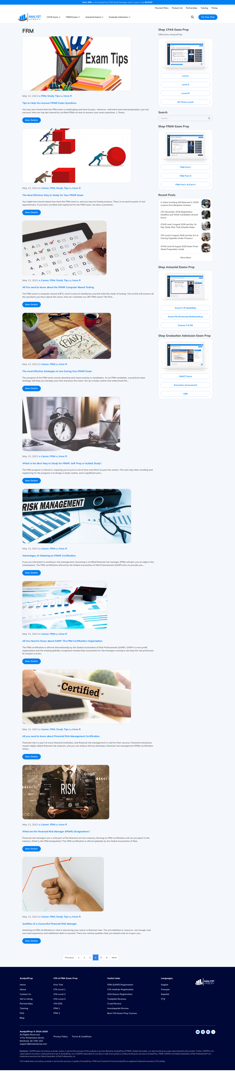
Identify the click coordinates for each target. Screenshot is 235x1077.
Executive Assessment (185, 385)
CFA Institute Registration (120, 989)
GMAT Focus (185, 376)
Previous (69, 957)
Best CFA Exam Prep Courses (122, 1013)
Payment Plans (161, 8)
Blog (22, 1017)
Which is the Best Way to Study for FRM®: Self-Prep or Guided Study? (61, 463)
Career (45, 188)
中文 (163, 999)
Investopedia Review (118, 1008)
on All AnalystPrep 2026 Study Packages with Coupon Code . (117, 2)
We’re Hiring (26, 999)
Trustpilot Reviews (116, 999)
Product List (177, 8)
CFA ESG (57, 1003)
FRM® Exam (72, 17)
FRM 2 (56, 1013)
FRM (43, 95)
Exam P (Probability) (185, 307)
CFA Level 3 (59, 999)
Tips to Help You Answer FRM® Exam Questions (49, 103)
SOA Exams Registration (119, 994)
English (164, 984)
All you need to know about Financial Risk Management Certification (61, 736)
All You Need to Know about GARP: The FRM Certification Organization (62, 640)
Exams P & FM (185, 325)
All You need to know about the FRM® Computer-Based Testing (58, 287)
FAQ (22, 1013)
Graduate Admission (119, 17)
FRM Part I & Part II (185, 184)
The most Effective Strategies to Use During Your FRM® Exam (57, 371)
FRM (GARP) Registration (120, 984)
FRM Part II (185, 175)
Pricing (214, 8)
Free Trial (58, 984)
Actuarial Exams (93, 17)
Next (114, 957)
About (23, 989)
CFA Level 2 (59, 994)
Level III (186, 93)
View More (185, 257)
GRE (185, 393)
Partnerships (191, 8)
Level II (185, 84)
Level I (185, 75)
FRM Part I (185, 167)
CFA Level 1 (59, 989)
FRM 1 (56, 1008)
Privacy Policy (60, 1036)
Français (165, 989)
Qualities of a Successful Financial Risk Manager (49, 923)
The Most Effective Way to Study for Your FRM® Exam (52, 195)
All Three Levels (185, 102)
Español (165, 994)
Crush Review (114, 1003)
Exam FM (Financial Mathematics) (185, 316)
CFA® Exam (53, 17)
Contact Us (25, 994)
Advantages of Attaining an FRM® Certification (49, 555)
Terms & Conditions (82, 1036)
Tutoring (204, 8)
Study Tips (53, 95)
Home (23, 984)
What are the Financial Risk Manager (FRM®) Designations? (56, 831)
